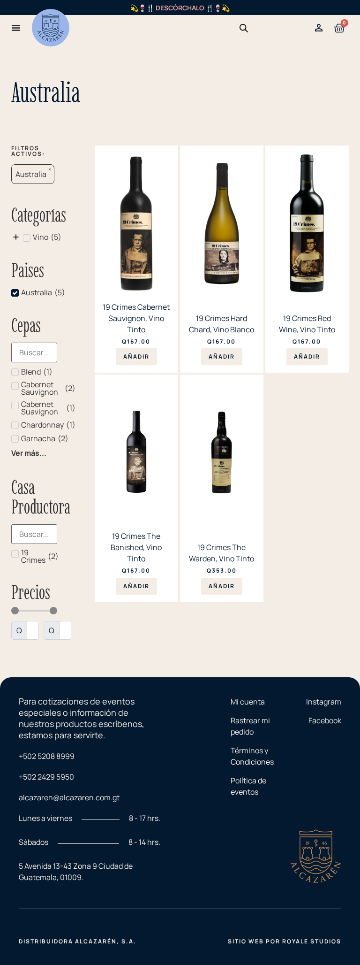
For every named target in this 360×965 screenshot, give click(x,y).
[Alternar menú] (16, 27)
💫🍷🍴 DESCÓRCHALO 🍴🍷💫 (180, 7)
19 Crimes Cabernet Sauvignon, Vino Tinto (136, 318)
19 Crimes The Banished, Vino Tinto (136, 547)
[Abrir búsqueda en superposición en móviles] (243, 28)
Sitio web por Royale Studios (284, 941)
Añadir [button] (136, 356)
